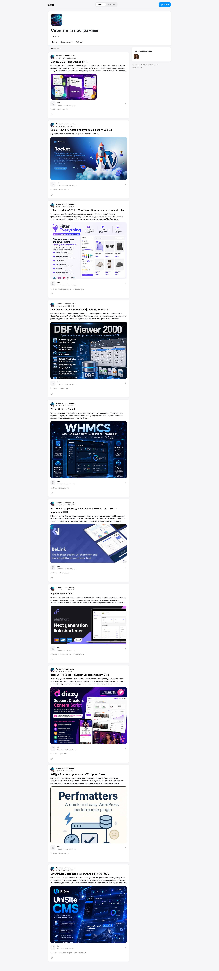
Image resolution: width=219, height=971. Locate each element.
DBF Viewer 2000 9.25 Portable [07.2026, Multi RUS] (79, 309)
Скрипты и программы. (65, 56)
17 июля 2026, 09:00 (67, 405)
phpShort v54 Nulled (61, 593)
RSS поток (151, 64)
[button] (157, 64)
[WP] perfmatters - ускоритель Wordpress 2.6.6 (77, 774)
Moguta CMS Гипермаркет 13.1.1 (69, 61)
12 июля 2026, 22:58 (67, 590)
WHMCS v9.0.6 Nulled (62, 409)
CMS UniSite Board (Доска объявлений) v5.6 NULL (79, 873)
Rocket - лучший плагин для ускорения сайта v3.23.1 (81, 129)
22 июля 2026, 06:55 (67, 206)
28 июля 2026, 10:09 (67, 126)
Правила (144, 64)
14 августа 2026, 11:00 (68, 58)
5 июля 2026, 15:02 (67, 870)
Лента (100, 4)
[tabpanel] (88, 506)
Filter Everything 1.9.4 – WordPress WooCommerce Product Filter (87, 210)
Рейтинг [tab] (79, 42)
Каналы (111, 4)
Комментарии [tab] (66, 42)
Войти (166, 4)
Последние (54, 49)
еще (49, 965)
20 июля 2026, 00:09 (67, 306)
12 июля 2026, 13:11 (67, 771)
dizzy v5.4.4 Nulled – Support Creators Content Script (80, 674)
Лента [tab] (54, 42)
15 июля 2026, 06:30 (67, 505)
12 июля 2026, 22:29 (67, 671)
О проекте (135, 64)
